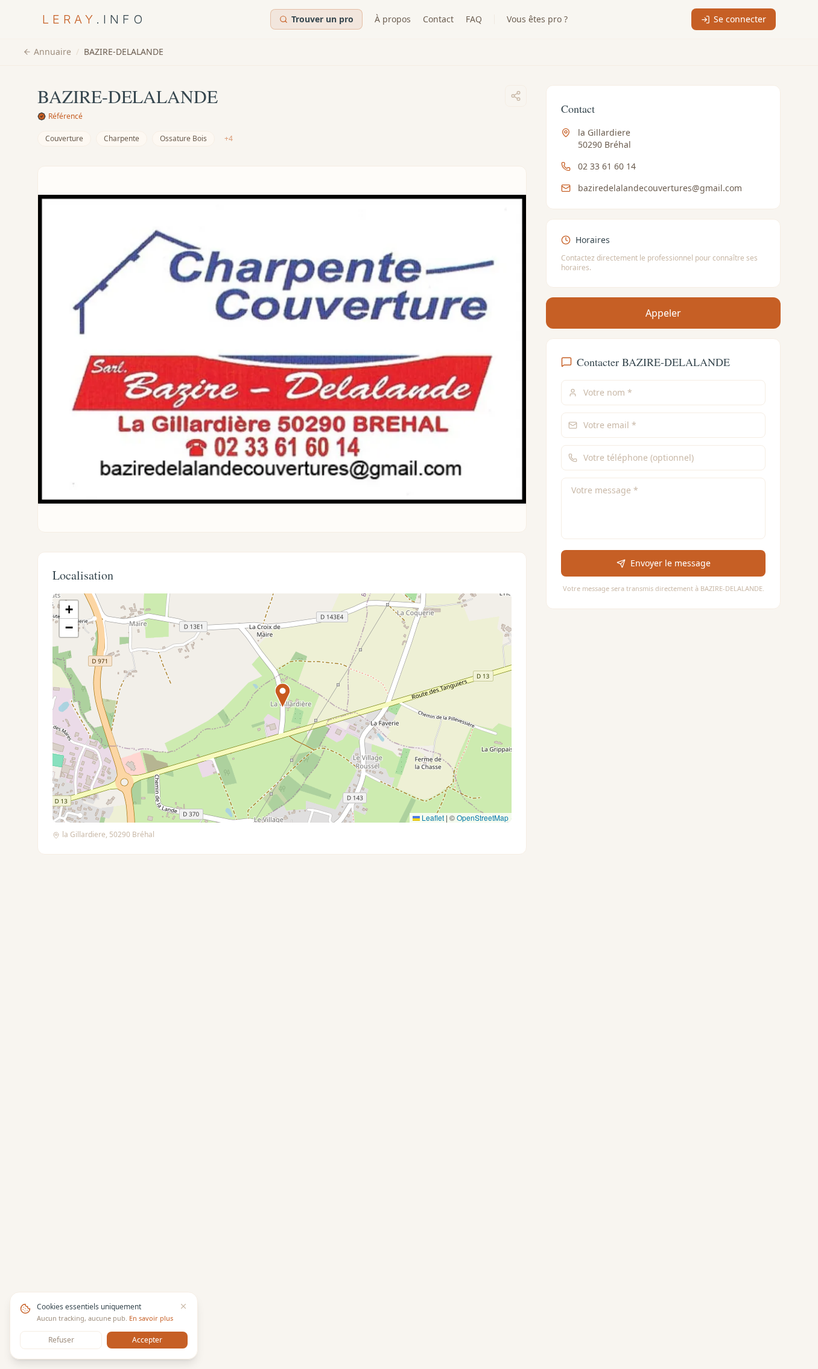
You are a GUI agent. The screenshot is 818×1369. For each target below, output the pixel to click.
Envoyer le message (670, 563)
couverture (64, 138)
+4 (228, 138)
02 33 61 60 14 (607, 166)
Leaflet (432, 817)
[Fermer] (183, 1306)
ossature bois (183, 138)
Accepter (147, 1340)
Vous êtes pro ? (537, 19)
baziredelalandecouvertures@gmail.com (660, 188)
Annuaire (52, 51)
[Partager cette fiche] (516, 96)
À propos (393, 19)
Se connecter (740, 19)
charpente (121, 138)
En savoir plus (151, 1318)
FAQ (474, 19)
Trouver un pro (322, 19)
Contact (438, 19)
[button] (282, 695)
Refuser (61, 1340)
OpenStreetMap (483, 817)
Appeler (663, 313)
